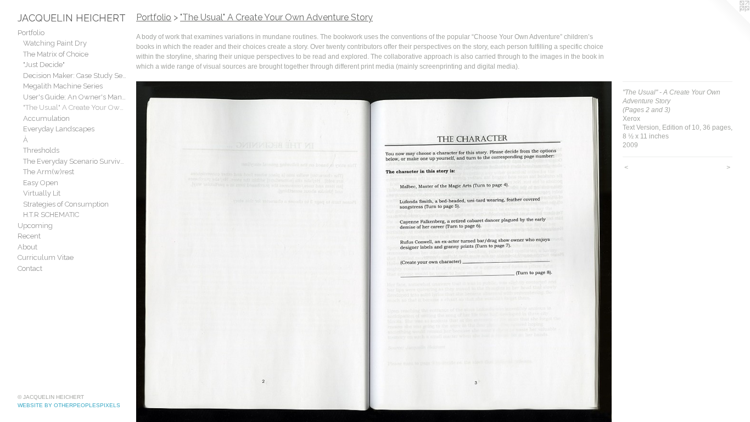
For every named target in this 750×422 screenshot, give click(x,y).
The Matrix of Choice (55, 54)
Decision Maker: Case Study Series (75, 75)
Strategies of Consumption (66, 204)
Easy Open (40, 183)
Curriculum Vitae (46, 257)
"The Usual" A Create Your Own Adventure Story (75, 107)
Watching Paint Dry (55, 43)
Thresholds (41, 150)
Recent (29, 236)
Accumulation (46, 118)
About (27, 247)
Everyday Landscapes (58, 129)
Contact (30, 268)
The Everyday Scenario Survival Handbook (75, 161)
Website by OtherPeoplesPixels (69, 405)
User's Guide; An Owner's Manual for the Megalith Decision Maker (75, 97)
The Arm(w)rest (48, 172)
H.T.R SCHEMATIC (51, 214)
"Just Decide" (44, 64)
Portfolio (31, 33)
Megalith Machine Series (63, 86)
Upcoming (35, 225)
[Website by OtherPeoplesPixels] (728, 22)
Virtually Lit (41, 193)
